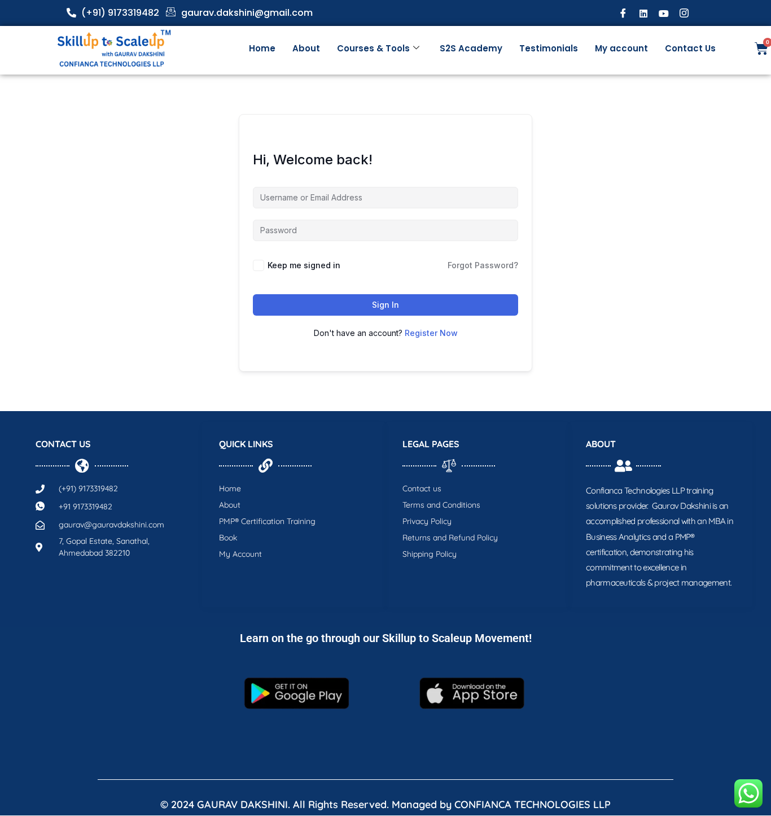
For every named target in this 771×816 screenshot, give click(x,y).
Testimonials (548, 48)
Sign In (385, 304)
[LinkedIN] (643, 13)
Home (262, 48)
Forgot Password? (483, 265)
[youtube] (663, 13)
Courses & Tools (373, 48)
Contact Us (690, 48)
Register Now (431, 333)
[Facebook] (623, 13)
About (306, 48)
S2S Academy (471, 48)
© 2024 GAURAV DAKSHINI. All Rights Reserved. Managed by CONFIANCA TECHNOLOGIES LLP (385, 804)
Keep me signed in (304, 265)
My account (621, 48)
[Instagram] (684, 13)
